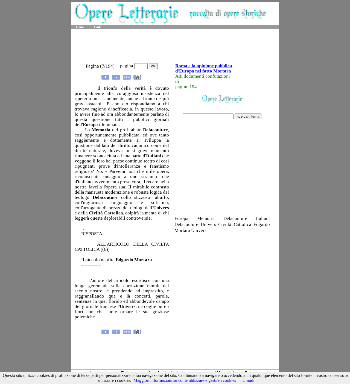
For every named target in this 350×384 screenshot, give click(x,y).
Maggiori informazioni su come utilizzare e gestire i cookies (184, 380)
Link (97, 27)
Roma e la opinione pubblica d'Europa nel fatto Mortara (203, 68)
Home (80, 27)
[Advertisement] (175, 46)
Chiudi (248, 380)
